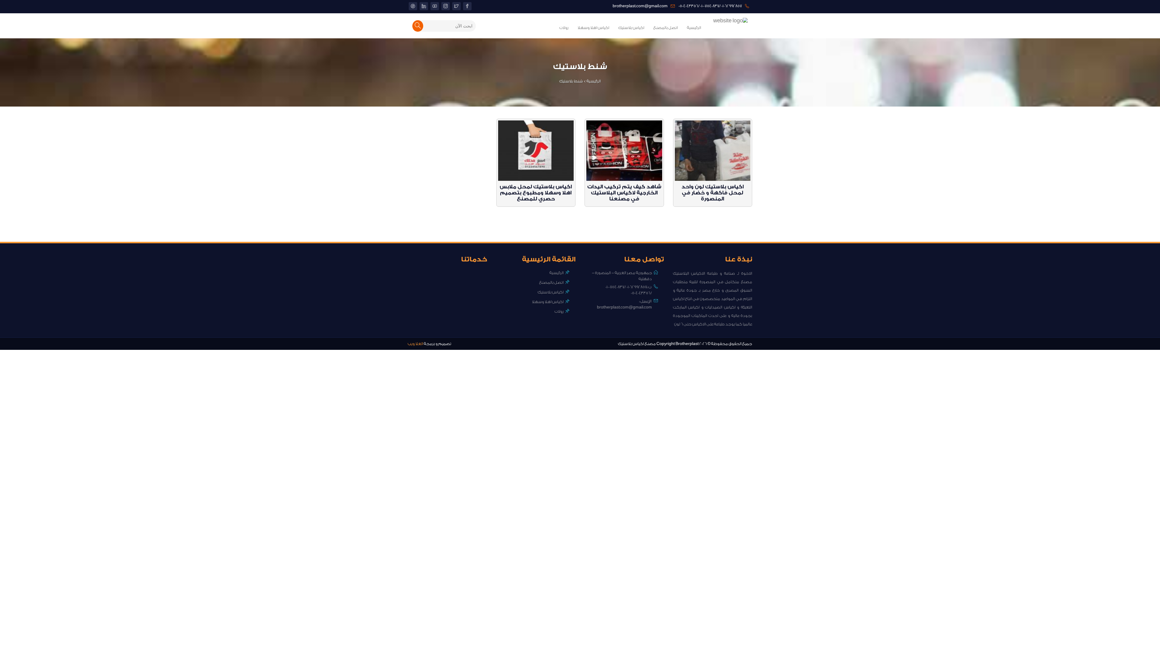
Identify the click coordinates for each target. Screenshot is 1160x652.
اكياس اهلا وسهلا (593, 27)
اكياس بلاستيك (631, 27)
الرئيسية (694, 27)
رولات (564, 27)
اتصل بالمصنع (665, 27)
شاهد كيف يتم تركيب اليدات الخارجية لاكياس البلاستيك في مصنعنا (624, 193)
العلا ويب (415, 343)
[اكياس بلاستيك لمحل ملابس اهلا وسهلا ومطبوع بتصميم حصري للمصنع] (536, 151)
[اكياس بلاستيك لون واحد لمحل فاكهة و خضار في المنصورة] (713, 151)
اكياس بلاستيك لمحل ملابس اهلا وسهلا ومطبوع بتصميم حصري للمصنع (536, 193)
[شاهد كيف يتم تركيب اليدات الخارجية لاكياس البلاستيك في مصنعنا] (624, 151)
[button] (417, 26)
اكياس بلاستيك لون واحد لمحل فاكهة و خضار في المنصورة (713, 193)
